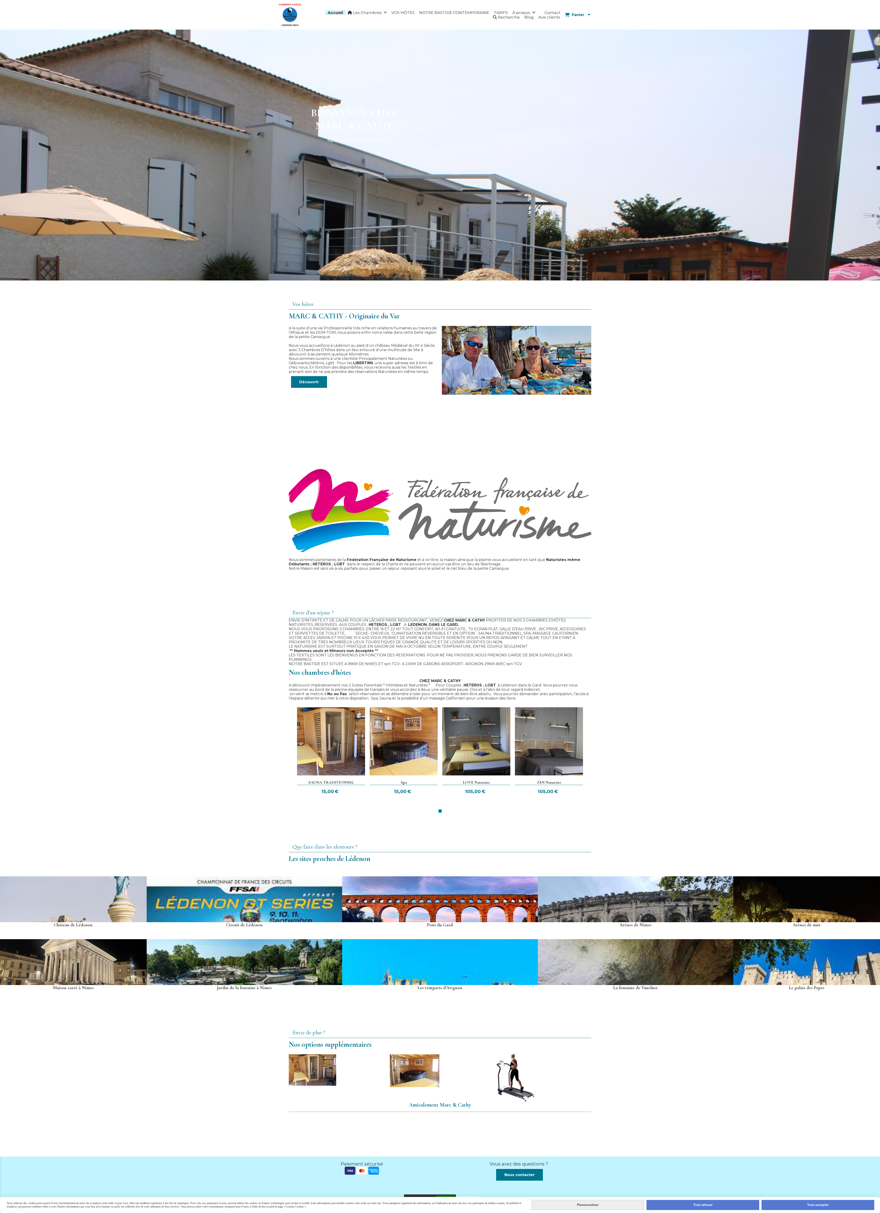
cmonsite (466, 1196)
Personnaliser (588, 1205)
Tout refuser (702, 1205)
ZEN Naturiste (549, 782)
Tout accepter (818, 1205)
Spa (404, 782)
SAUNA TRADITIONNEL (331, 782)
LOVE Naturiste (476, 782)
